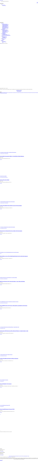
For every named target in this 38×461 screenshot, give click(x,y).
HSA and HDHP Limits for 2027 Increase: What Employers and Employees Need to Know (9, 301)
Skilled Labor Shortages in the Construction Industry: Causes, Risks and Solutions (8, 277)
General (24, 92)
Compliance (18, 92)
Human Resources (26, 92)
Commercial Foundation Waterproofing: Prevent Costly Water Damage (7, 201)
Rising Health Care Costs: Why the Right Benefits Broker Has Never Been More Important (9, 252)
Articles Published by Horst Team (5, 92)
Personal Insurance (33, 92)
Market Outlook (29, 92)
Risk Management (6, 153)
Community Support (15, 92)
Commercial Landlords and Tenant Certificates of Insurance (6, 354)
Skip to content (1, 0)
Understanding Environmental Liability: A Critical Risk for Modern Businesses (8, 152)
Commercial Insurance (10, 92)
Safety (0, 253)
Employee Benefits (21, 92)
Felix (1, 43)
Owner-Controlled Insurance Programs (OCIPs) (5, 405)
